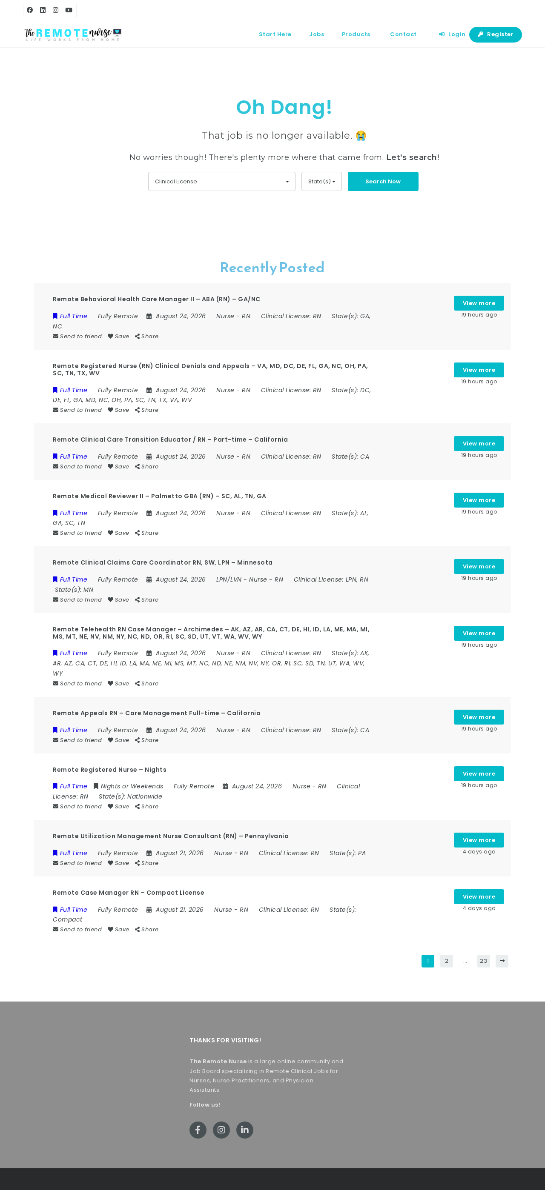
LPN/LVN (229, 579)
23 (483, 961)
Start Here (275, 34)
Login (456, 34)
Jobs (316, 34)
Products (356, 34)
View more (479, 303)
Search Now (383, 181)
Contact (403, 34)
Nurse (225, 316)
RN (246, 316)
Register (500, 34)
